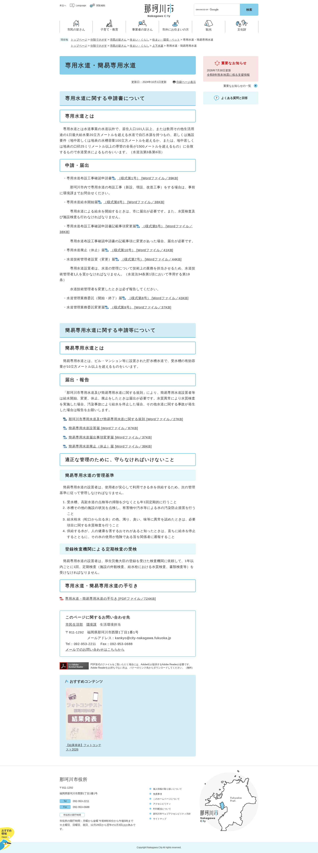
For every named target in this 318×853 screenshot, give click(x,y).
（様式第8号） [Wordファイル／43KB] (158, 298)
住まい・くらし (139, 39)
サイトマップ (159, 819)
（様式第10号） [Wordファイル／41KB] (141, 250)
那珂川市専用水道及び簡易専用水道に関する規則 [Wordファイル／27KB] (126, 419)
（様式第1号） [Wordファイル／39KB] (147, 178)
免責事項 (157, 794)
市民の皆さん (118, 39)
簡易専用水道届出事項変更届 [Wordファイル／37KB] (110, 437)
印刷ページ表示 (186, 81)
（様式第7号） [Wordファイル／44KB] (151, 259)
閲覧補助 (100, 5)
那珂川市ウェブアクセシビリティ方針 (172, 814)
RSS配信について (162, 809)
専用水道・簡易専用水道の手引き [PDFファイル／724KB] (110, 598)
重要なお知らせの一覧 (237, 85)
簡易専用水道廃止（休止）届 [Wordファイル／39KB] (110, 446)
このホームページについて (166, 799)
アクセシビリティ (162, 804)
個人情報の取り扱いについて (167, 789)
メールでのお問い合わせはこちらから (95, 649)
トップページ (79, 39)
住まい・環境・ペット (166, 39)
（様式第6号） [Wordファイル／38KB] (133, 202)
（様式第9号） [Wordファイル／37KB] (140, 307)
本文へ (63, 5)
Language (81, 5)
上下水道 (157, 45)
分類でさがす (98, 39)
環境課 (91, 624)
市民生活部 (74, 624)
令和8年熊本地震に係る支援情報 (228, 74)
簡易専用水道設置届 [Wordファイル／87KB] (103, 428)
